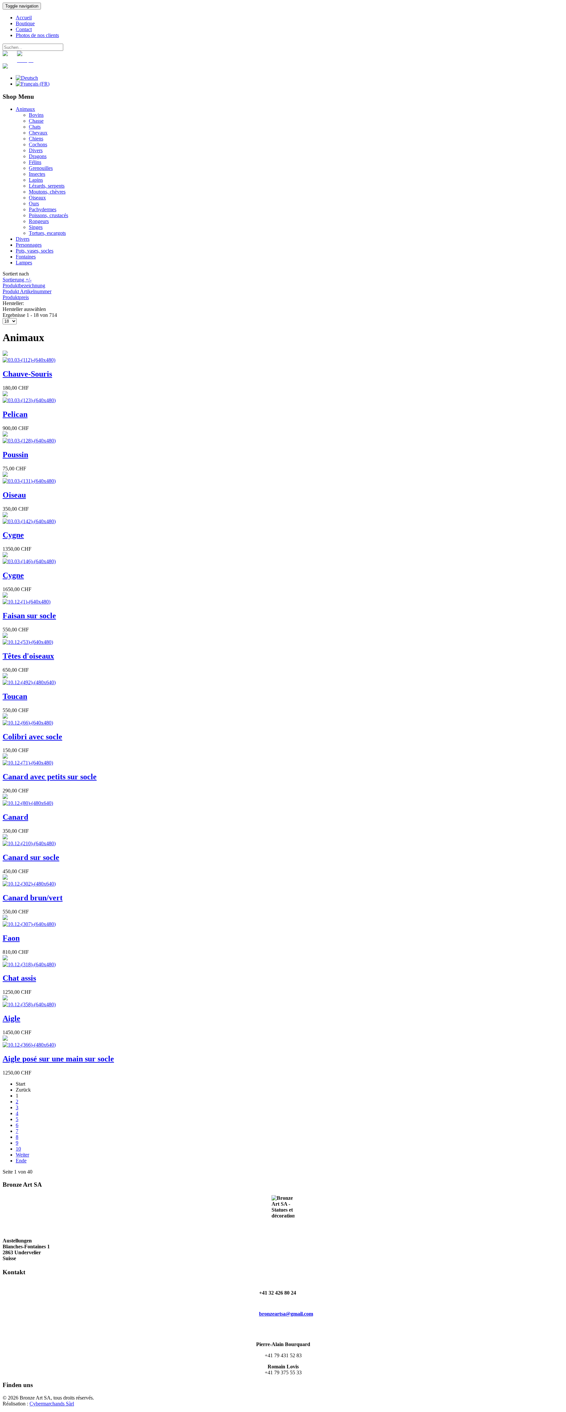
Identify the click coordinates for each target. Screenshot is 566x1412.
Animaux (25, 109)
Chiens (36, 138)
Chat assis (19, 978)
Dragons (38, 156)
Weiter (22, 1154)
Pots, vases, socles (34, 251)
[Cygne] (29, 521)
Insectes (37, 174)
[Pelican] (29, 400)
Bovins (36, 115)
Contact (24, 29)
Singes (36, 227)
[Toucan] (29, 682)
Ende (21, 1160)
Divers (36, 150)
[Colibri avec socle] (28, 723)
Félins (35, 162)
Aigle (11, 1018)
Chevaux (38, 132)
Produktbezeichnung (24, 285)
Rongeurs (39, 221)
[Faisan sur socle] (26, 601)
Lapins (36, 180)
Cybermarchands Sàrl (51, 1403)
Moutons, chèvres (47, 191)
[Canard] (28, 803)
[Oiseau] (29, 481)
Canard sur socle (31, 857)
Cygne (13, 535)
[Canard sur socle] (29, 843)
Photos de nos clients (37, 35)
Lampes (24, 262)
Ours (34, 203)
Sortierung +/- (17, 279)
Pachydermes (42, 209)
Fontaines (26, 256)
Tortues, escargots (47, 233)
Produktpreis (16, 297)
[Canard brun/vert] (29, 884)
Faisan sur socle (29, 615)
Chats (35, 127)
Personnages (29, 245)
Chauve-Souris (27, 374)
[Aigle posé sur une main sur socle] (29, 1045)
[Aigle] (29, 1004)
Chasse (36, 121)
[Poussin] (29, 440)
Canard (15, 817)
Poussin (15, 454)
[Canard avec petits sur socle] (28, 763)
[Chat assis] (29, 964)
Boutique (25, 23)
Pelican (15, 414)
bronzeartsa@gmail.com (286, 1314)
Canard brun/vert (33, 897)
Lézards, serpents (47, 186)
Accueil (24, 17)
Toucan (15, 696)
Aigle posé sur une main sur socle (58, 1058)
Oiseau (14, 495)
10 (18, 1149)
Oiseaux (37, 197)
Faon (11, 938)
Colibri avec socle (32, 736)
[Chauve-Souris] (29, 360)
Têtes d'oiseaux (28, 656)
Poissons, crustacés (48, 215)
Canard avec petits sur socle (50, 776)
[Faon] (29, 924)
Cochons (38, 144)
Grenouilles (41, 168)
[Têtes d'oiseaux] (28, 642)
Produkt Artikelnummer (27, 291)
